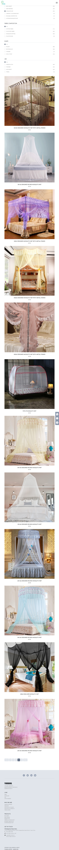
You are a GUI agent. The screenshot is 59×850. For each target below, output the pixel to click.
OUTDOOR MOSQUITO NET (12, 18)
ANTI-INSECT (9, 69)
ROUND (8, 46)
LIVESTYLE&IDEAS (7, 798)
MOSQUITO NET (9, 11)
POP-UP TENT (9, 54)
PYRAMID (8, 51)
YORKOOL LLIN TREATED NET (12, 13)
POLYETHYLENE (9, 36)
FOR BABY (8, 67)
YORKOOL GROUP (7, 810)
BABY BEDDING (9, 8)
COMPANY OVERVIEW (8, 804)
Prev (6, 760)
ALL (7, 26)
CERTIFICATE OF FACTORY (9, 807)
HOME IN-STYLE (9, 64)
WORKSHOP (6, 805)
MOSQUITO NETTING (10, 33)
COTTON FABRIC (9, 29)
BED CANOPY (9, 6)
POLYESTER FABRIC (10, 31)
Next (25, 760)
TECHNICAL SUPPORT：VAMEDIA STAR (11, 849)
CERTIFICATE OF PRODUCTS (9, 808)
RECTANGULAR (9, 49)
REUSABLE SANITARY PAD (11, 16)
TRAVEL (7, 71)
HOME (5, 794)
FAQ (5, 797)
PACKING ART (6, 795)
